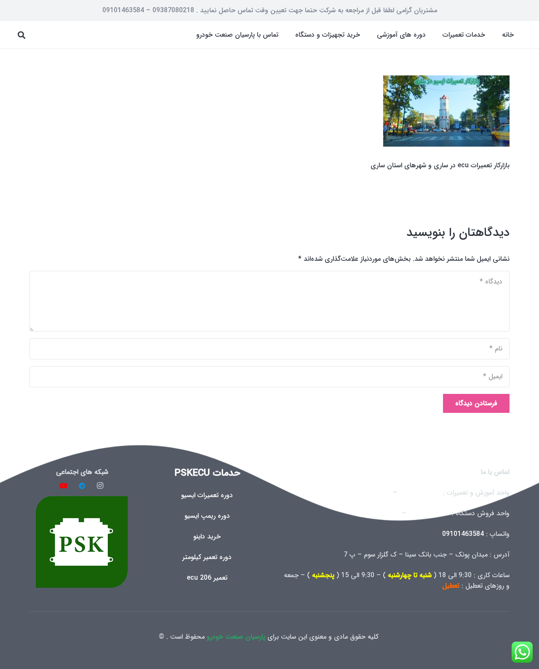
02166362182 (370, 492)
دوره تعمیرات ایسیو (207, 495)
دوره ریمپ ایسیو (207, 516)
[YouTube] (63, 485)
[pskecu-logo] (81, 541)
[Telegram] (82, 485)
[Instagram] (100, 485)
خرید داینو (207, 536)
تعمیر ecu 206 (207, 578)
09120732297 (429, 513)
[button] (436, 35)
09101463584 (463, 534)
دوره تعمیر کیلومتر (207, 557)
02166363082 (420, 492)
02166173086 (379, 513)
